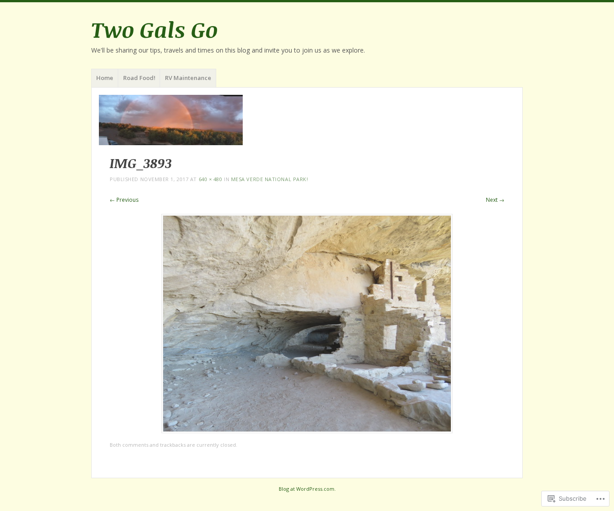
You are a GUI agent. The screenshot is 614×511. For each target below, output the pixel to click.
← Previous (124, 200)
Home (104, 78)
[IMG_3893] (307, 431)
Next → (495, 200)
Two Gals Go (154, 29)
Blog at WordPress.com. (307, 488)
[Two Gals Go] (307, 120)
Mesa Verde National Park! (269, 179)
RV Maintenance (188, 78)
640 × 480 (210, 179)
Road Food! (139, 78)
